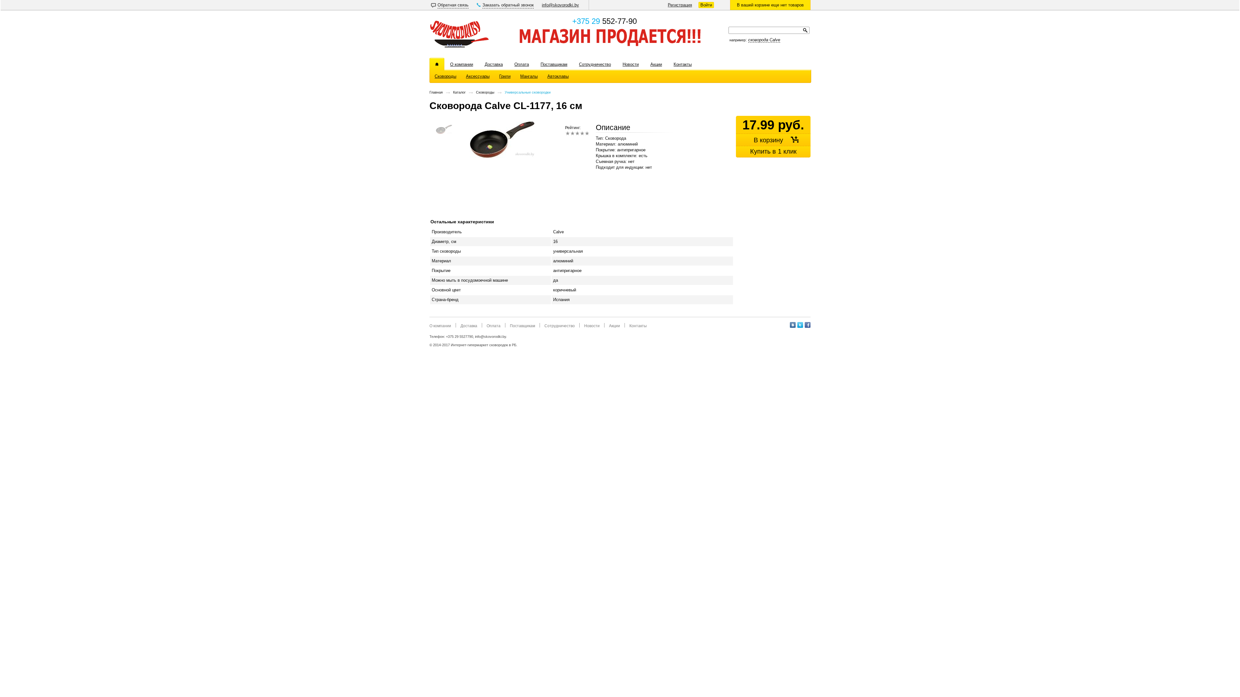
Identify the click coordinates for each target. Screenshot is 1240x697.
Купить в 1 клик (773, 151)
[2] (572, 133)
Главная (436, 92)
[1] (567, 133)
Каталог (459, 92)
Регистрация (680, 5)
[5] (586, 133)
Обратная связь (453, 5)
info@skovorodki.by (560, 5)
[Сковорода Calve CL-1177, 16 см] (502, 156)
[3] (577, 133)
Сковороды (485, 92)
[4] (582, 133)
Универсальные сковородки (528, 92)
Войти (706, 5)
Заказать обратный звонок (508, 5)
